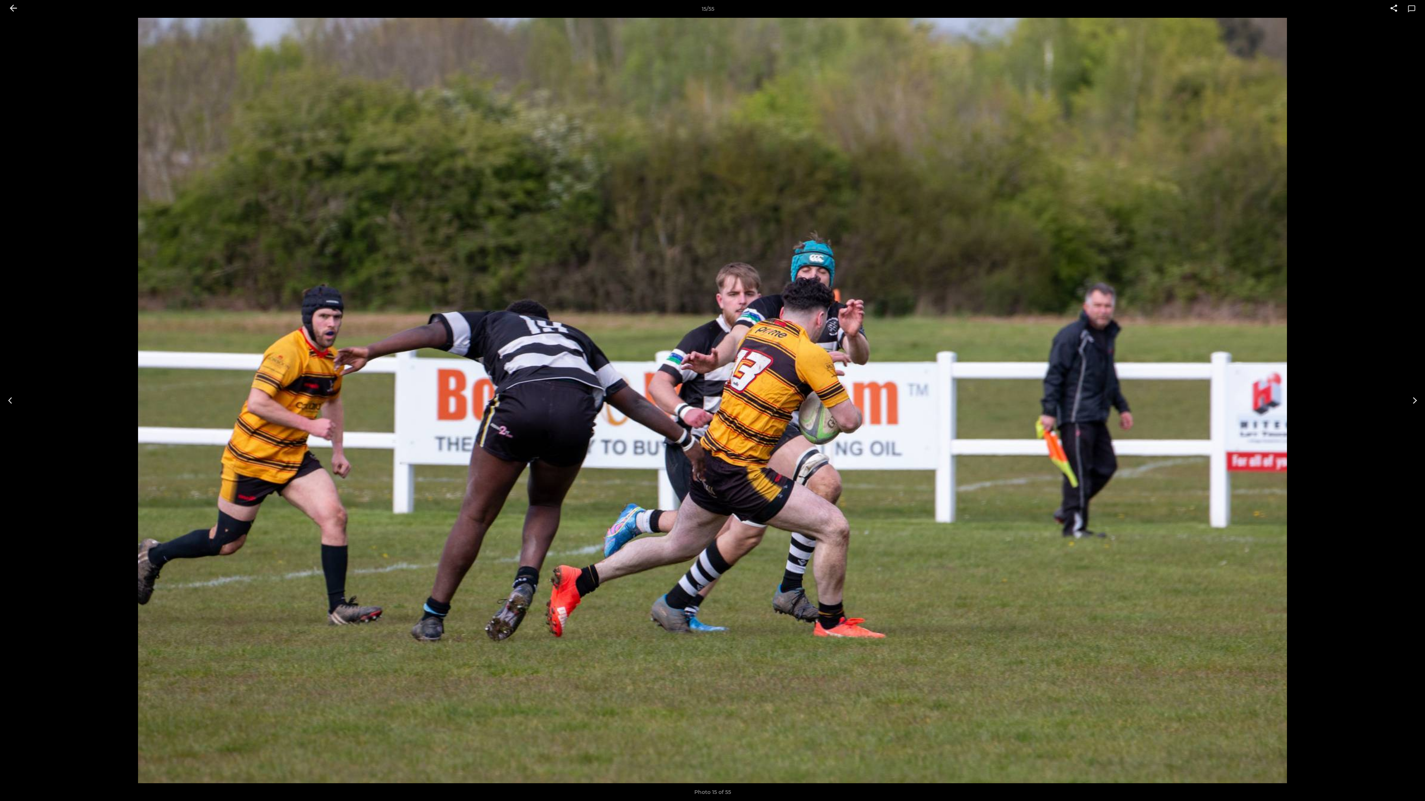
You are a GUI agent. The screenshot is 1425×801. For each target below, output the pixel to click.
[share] (1393, 9)
